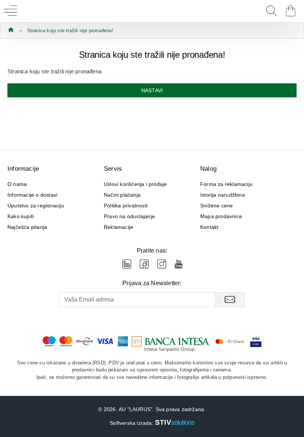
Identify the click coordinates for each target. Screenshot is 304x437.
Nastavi (152, 90)
